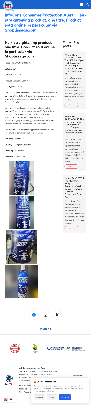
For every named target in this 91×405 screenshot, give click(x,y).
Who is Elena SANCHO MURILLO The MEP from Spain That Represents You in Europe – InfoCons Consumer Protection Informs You (74, 64)
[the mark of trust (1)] (35, 348)
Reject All (39, 397)
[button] (82, 4)
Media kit (23, 389)
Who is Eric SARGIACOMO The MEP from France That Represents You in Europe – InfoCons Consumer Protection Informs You (74, 126)
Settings (52, 397)
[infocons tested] (15, 348)
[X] (57, 315)
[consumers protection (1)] (56, 348)
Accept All (65, 397)
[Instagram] (45, 315)
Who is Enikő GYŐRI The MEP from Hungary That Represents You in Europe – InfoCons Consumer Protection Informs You (74, 187)
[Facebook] (34, 315)
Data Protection (26, 385)
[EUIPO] (76, 348)
